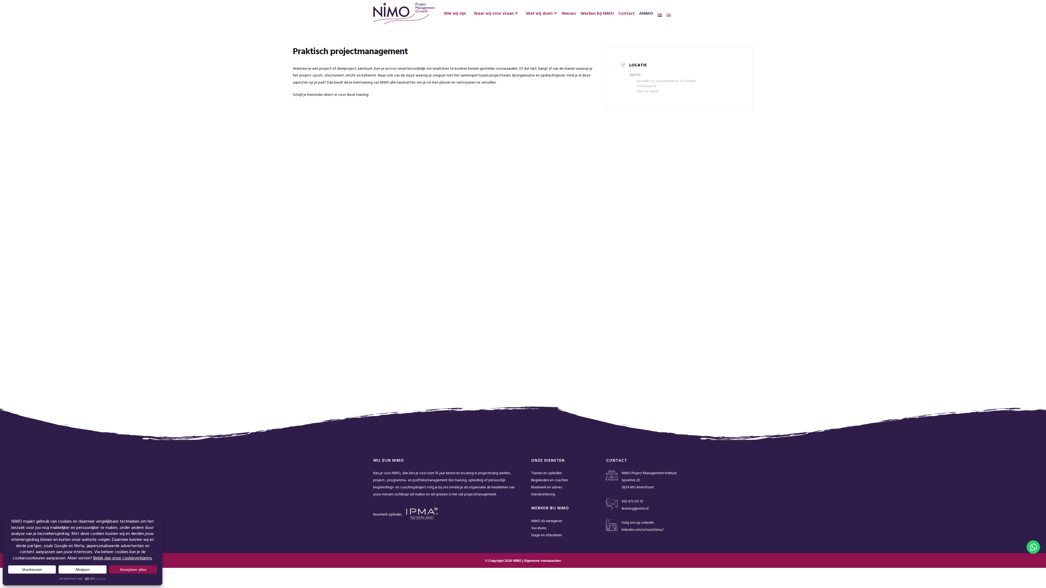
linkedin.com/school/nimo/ (643, 530)
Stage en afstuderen (546, 535)
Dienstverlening (543, 494)
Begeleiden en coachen (549, 480)
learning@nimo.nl (635, 509)
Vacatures (538, 528)
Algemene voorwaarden (542, 561)
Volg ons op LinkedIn (638, 523)
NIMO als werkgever (546, 521)
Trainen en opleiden (546, 473)
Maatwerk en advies (546, 487)
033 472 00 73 (632, 501)
